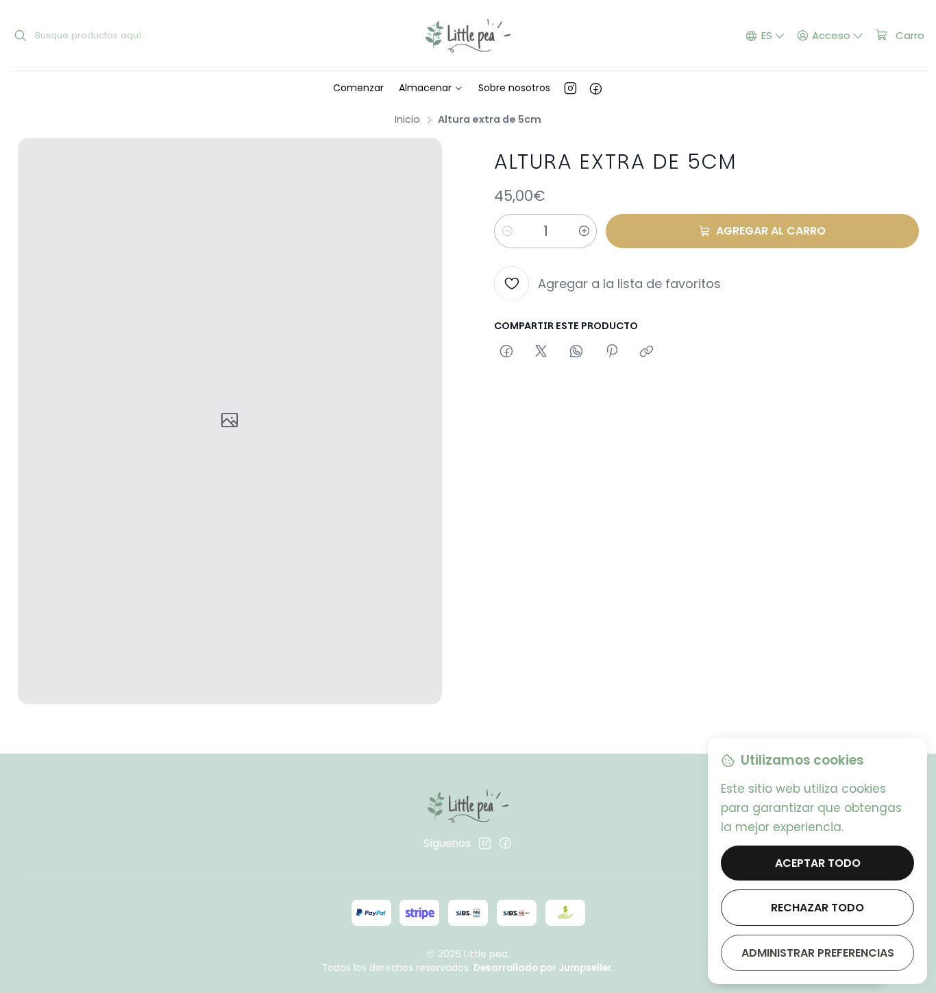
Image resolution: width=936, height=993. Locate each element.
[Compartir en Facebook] (506, 352)
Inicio (407, 119)
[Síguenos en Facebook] (596, 88)
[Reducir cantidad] (507, 231)
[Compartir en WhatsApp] (577, 352)
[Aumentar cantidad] (583, 231)
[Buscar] (20, 35)
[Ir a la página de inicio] (467, 35)
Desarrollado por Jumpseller (542, 967)
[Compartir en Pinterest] (611, 352)
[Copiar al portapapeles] (647, 352)
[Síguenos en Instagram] (570, 88)
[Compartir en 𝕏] (541, 352)
